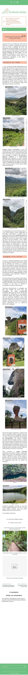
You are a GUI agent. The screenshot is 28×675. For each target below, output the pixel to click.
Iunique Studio (15, 673)
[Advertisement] (14, 652)
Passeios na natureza (15, 522)
